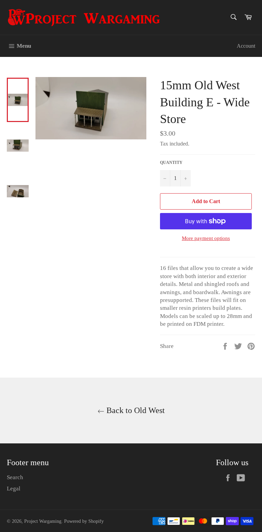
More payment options (206, 238)
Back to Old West (134, 410)
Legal (13, 488)
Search (15, 477)
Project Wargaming (42, 521)
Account (246, 46)
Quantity (171, 162)
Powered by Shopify (84, 521)
